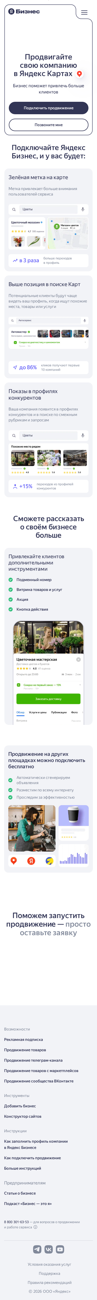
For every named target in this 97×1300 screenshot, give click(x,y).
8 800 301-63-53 (16, 1222)
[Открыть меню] (84, 10)
